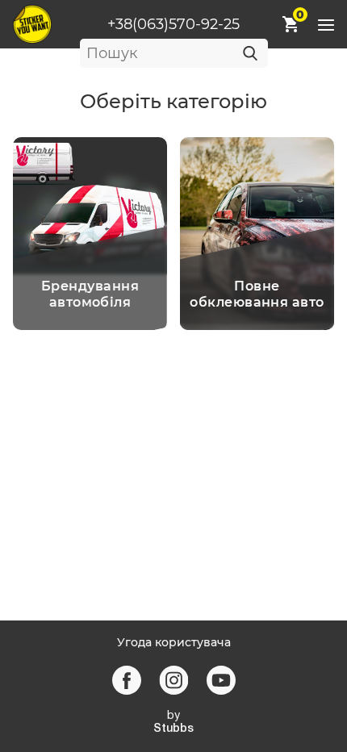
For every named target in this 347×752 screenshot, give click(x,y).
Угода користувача (174, 643)
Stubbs (173, 729)
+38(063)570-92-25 (173, 24)
